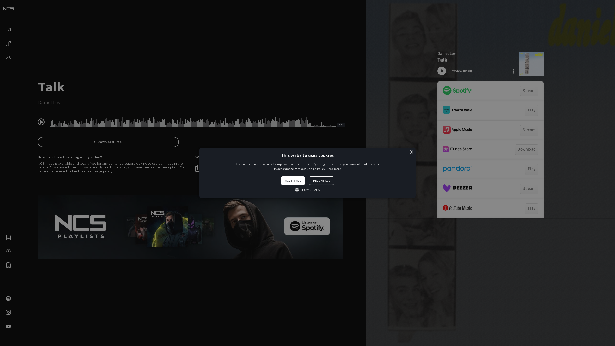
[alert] (307, 173)
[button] (307, 173)
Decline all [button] (321, 180)
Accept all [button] (293, 180)
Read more (334, 169)
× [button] (411, 152)
